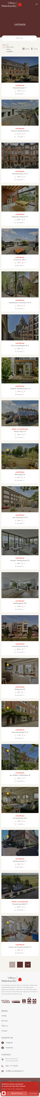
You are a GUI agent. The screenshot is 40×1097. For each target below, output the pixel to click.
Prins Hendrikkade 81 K (20, 345)
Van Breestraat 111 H (20, 174)
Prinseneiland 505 (20, 818)
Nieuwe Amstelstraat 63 (20, 131)
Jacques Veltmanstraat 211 (20, 560)
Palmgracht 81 (20, 689)
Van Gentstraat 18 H (20, 517)
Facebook (9, 1047)
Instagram (9, 1042)
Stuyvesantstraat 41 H (20, 732)
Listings (4, 1015)
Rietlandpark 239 (20, 603)
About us (4, 1026)
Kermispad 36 (20, 474)
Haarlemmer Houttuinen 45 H (20, 303)
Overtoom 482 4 (20, 260)
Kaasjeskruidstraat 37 (20, 217)
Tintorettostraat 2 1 (20, 88)
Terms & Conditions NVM (20, 1081)
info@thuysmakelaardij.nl (15, 1071)
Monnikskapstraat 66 (20, 646)
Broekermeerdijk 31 (20, 904)
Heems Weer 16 (20, 431)
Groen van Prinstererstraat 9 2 (20, 947)
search (18, 38)
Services (4, 1020)
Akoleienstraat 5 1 (20, 861)
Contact (4, 1031)
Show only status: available (9, 49)
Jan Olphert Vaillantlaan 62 (20, 775)
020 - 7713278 (12, 1066)
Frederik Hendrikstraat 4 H (20, 388)
